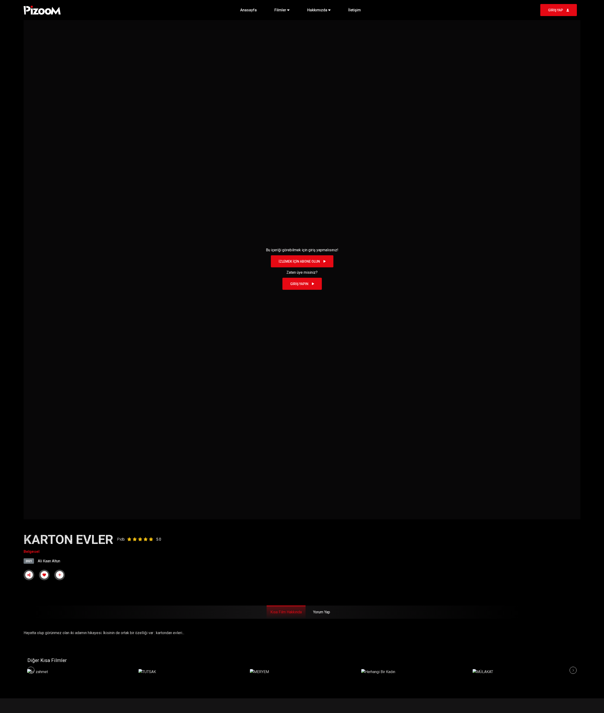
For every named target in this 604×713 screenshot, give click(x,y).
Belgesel (31, 551)
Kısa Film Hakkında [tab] (286, 612)
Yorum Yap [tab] (321, 612)
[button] (282, 10)
